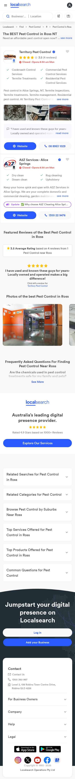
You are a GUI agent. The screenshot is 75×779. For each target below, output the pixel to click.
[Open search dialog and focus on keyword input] (6, 16)
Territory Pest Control (38, 286)
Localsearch (8, 26)
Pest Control (35, 26)
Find (21, 26)
